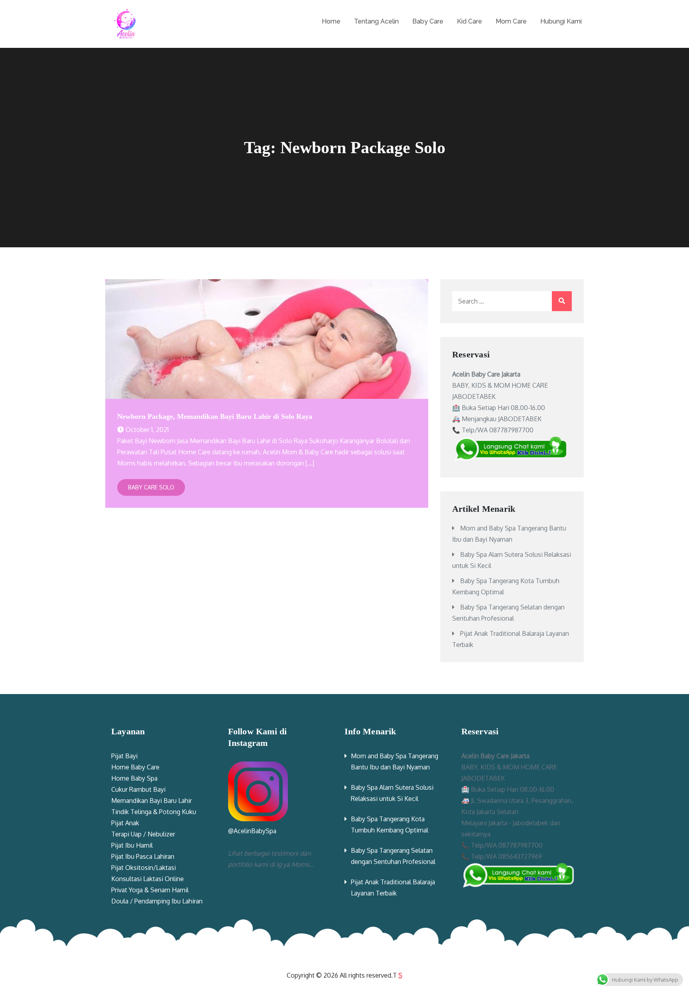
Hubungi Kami (561, 21)
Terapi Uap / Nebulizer (143, 834)
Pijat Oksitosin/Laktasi (143, 868)
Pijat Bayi (124, 756)
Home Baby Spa (134, 778)
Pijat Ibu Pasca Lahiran (142, 856)
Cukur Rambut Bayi (138, 789)
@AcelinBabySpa (252, 831)
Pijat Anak (125, 823)
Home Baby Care (135, 767)
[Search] (562, 301)
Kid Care (469, 21)
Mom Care (511, 21)
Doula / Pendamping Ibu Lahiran (157, 901)
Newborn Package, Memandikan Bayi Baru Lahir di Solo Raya (214, 416)
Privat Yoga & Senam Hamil (150, 890)
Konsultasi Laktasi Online (147, 879)
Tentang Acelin (376, 21)
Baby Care (427, 21)
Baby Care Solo (151, 487)
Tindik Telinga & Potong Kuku (153, 812)
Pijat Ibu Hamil (132, 845)
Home (331, 21)
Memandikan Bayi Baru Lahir (151, 801)
